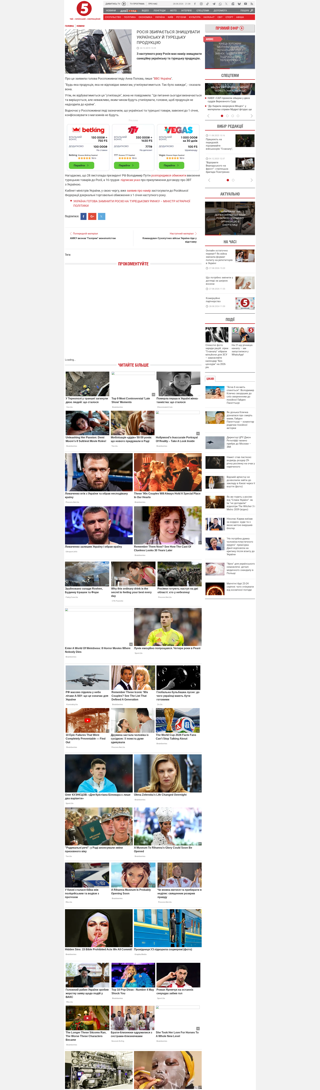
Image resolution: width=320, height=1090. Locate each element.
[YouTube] (245, 4)
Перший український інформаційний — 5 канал (84, 11)
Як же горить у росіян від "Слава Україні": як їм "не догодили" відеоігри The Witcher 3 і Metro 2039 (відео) (241, 503)
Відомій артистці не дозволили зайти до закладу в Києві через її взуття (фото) (241, 481)
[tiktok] (207, 4)
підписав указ (130, 180)
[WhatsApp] (220, 4)
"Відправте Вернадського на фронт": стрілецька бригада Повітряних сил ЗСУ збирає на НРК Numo (217, 170)
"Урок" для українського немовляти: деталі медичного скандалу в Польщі (241, 568)
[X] (226, 4)
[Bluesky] (239, 4)
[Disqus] (133, 315)
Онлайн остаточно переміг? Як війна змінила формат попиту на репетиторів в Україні (219, 257)
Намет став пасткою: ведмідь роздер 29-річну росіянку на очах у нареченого (241, 462)
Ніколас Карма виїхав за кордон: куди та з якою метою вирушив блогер (240, 523)
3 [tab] (233, 116)
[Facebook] (195, 4)
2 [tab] (242, 68)
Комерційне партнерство (213, 300)
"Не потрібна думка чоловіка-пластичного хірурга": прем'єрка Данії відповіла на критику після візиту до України (241, 546)
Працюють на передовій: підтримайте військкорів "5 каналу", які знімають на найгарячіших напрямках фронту (219, 149)
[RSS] (252, 4)
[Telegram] (214, 4)
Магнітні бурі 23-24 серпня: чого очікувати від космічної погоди (240, 586)
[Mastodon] (233, 4)
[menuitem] (110, 10)
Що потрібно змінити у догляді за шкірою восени (219, 280)
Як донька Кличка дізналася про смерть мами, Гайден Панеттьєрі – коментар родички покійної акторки (240, 420)
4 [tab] (238, 116)
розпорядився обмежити (168, 175)
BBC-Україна (162, 78)
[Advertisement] (133, 146)
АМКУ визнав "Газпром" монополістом (93, 238)
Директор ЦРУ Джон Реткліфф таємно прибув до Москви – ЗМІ (239, 442)
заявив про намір (139, 190)
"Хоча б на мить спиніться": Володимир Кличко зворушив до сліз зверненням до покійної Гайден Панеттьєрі (240, 395)
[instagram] (201, 4)
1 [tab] (217, 68)
